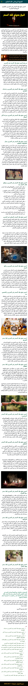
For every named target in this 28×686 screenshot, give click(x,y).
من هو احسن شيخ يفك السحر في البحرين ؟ (14, 675)
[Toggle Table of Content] (26, 626)
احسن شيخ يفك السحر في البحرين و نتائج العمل (13, 645)
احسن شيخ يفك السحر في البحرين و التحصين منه (12, 647)
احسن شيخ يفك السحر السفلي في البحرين (14, 643)
